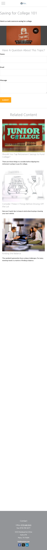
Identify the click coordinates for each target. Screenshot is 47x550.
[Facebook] (19, 544)
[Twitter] (23, 544)
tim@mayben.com (23, 541)
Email (2, 67)
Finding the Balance (11, 253)
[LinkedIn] (27, 544)
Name (2, 54)
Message (3, 80)
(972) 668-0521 (26, 525)
